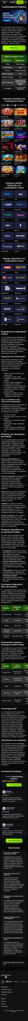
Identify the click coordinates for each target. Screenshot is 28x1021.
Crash (18, 105)
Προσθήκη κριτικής (14, 784)
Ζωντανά (11, 105)
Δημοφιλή (3, 105)
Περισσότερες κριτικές (14, 840)
